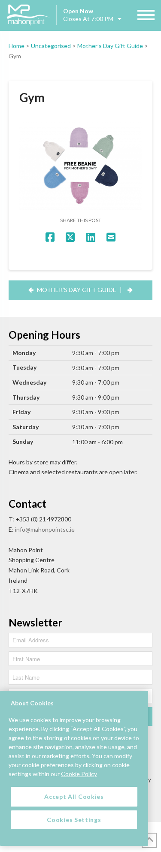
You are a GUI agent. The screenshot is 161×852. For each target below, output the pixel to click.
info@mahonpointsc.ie (45, 529)
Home (16, 45)
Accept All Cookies (74, 796)
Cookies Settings (74, 819)
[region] (74, 768)
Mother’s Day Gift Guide (110, 45)
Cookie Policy (79, 773)
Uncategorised (51, 45)
